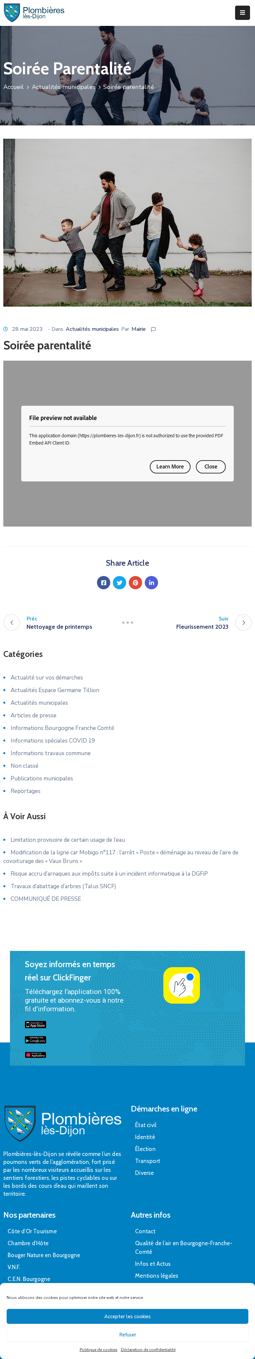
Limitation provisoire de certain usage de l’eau (68, 840)
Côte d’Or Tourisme (32, 1231)
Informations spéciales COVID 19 (53, 741)
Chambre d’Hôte (28, 1243)
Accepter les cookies (127, 1316)
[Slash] (127, 622)
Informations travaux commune (51, 753)
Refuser (127, 1334)
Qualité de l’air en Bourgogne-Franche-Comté (183, 1247)
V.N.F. (14, 1267)
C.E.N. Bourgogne (29, 1279)
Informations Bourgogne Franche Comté (62, 728)
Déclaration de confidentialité (148, 1349)
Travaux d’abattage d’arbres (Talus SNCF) (63, 886)
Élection (145, 1149)
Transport (147, 1161)
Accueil (13, 87)
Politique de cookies (99, 1349)
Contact (145, 1231)
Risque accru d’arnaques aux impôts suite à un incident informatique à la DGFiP (109, 874)
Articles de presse (33, 715)
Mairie (138, 329)
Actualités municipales (63, 87)
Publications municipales (42, 778)
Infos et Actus (153, 1263)
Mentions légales (156, 1275)
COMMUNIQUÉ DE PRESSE (46, 899)
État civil (145, 1125)
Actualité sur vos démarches (47, 677)
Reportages (26, 791)
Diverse (144, 1173)
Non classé (25, 766)
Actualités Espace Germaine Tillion (55, 690)
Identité (145, 1137)
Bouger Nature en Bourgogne (44, 1255)
